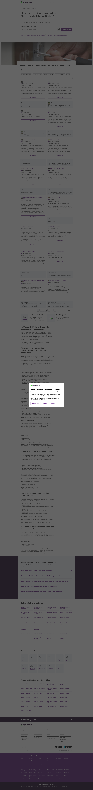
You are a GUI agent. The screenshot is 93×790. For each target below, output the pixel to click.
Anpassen (53, 403)
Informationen (44, 397)
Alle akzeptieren (35, 403)
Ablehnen (45, 403)
